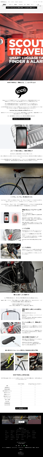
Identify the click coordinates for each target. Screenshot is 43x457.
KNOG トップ (11, 4)
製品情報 (15, 4)
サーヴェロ (28, 432)
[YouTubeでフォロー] (41, 1)
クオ (16, 432)
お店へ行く (16, 1)
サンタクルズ (34, 432)
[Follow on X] (40, 1)
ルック (6, 439)
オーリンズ (6, 432)
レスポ (17, 439)
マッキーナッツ (13, 437)
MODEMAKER (21, 4)
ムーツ (22, 437)
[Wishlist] (34, 2)
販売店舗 (28, 4)
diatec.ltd (22, 454)
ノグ (27, 434)
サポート (32, 4)
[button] (37, 4)
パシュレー (33, 434)
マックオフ (17, 437)
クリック (12, 432)
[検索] (36, 2)
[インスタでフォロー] (39, 1)
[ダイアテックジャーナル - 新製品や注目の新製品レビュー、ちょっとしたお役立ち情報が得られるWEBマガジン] (4, 1)
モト (27, 437)
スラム (11, 434)
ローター (23, 439)
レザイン (12, 439)
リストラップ (34, 437)
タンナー (23, 434)
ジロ (5, 434)
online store (20, 1)
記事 (24, 4)
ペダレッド (6, 437)
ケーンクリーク (24, 432)
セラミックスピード (18, 434)
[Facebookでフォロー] (38, 1)
